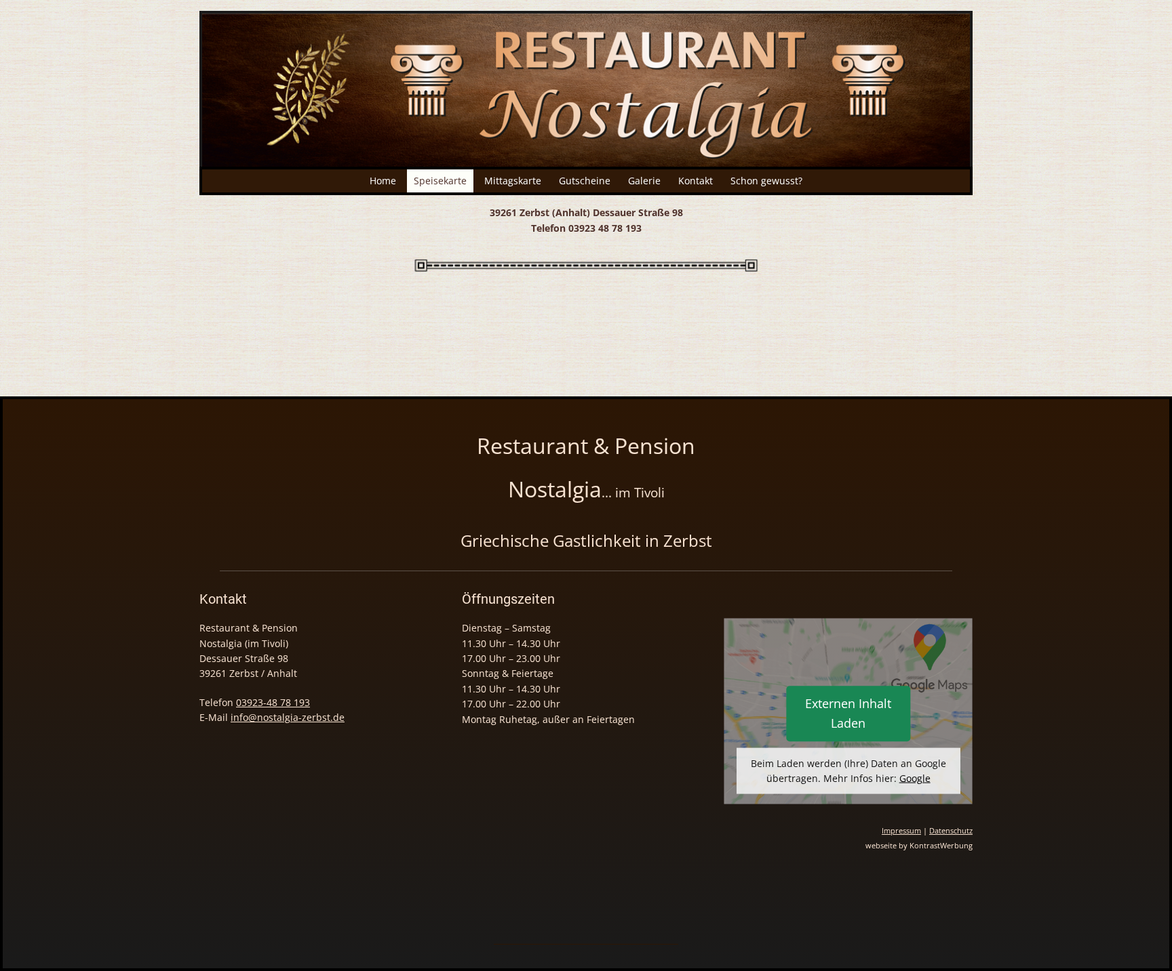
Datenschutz (951, 830)
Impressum (901, 830)
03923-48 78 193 (273, 702)
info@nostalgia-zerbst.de (288, 717)
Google (915, 778)
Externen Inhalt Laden (848, 713)
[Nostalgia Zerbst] (586, 89)
